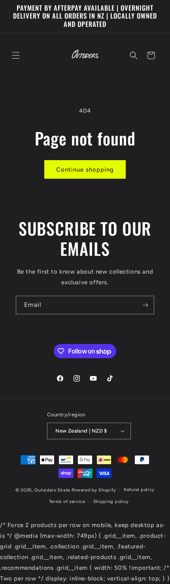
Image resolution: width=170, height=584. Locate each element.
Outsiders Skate (52, 490)
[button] (16, 55)
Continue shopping (85, 169)
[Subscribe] (145, 305)
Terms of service (67, 501)
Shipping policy (111, 501)
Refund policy (139, 489)
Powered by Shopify (94, 490)
